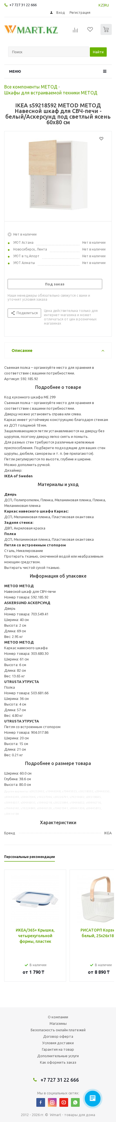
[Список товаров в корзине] (107, 33)
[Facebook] (40, 1102)
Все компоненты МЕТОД (30, 86)
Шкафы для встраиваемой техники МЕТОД (50, 92)
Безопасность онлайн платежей (58, 1030)
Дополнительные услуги (58, 1056)
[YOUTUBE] (63, 1102)
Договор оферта (58, 1036)
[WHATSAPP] (75, 1102)
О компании (58, 1017)
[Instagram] (52, 1102)
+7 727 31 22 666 (23, 5)
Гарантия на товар (58, 1049)
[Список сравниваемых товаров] (75, 32)
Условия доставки (58, 1043)
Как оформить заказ (58, 1062)
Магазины (58, 1023)
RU (106, 5)
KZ (101, 5)
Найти (98, 52)
